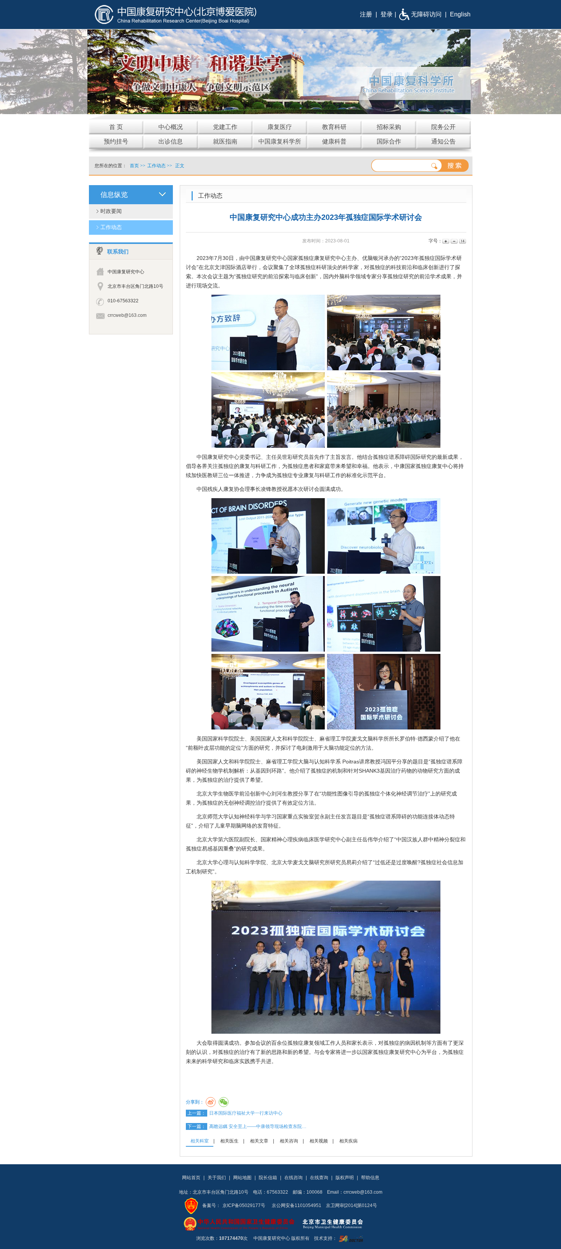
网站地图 (242, 1177)
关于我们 (217, 1177)
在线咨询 (293, 1177)
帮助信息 (370, 1177)
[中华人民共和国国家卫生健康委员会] (239, 1223)
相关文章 (259, 1141)
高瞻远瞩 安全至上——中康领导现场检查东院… (257, 1126)
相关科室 (199, 1141)
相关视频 (319, 1141)
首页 (134, 165)
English (460, 14)
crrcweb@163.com (127, 315)
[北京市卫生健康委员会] (339, 1223)
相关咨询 (289, 1141)
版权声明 (344, 1177)
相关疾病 (348, 1141)
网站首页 (191, 1177)
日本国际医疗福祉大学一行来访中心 (245, 1113)
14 (462, 241)
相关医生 (229, 1141)
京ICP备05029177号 (243, 1205)
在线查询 (319, 1177)
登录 (386, 14)
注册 (366, 14)
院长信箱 (268, 1177)
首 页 (116, 127)
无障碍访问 (426, 14)
